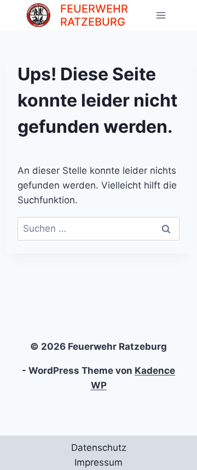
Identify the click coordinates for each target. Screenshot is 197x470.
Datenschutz (98, 447)
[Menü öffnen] (160, 15)
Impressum (98, 462)
